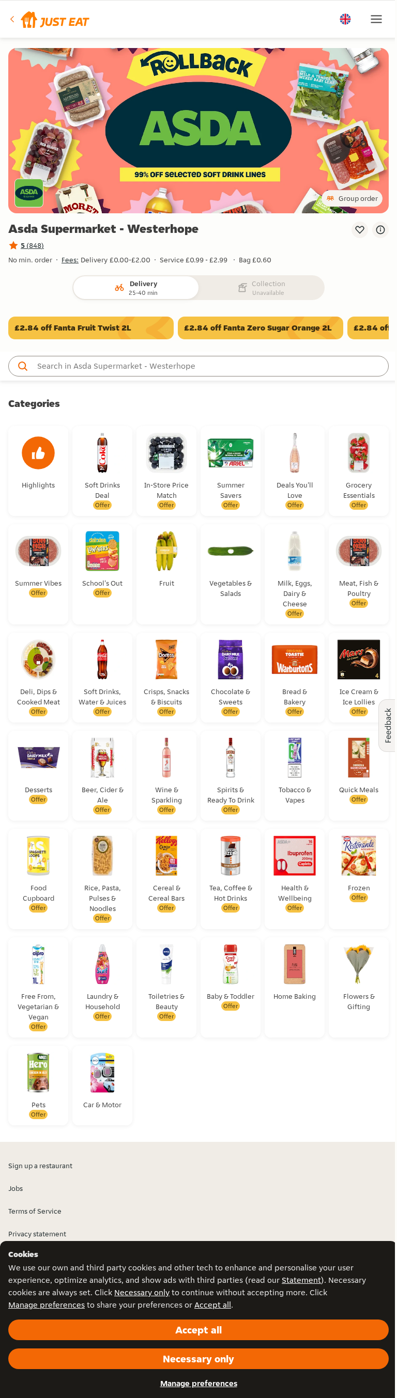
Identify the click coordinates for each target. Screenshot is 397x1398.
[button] (48, 19)
